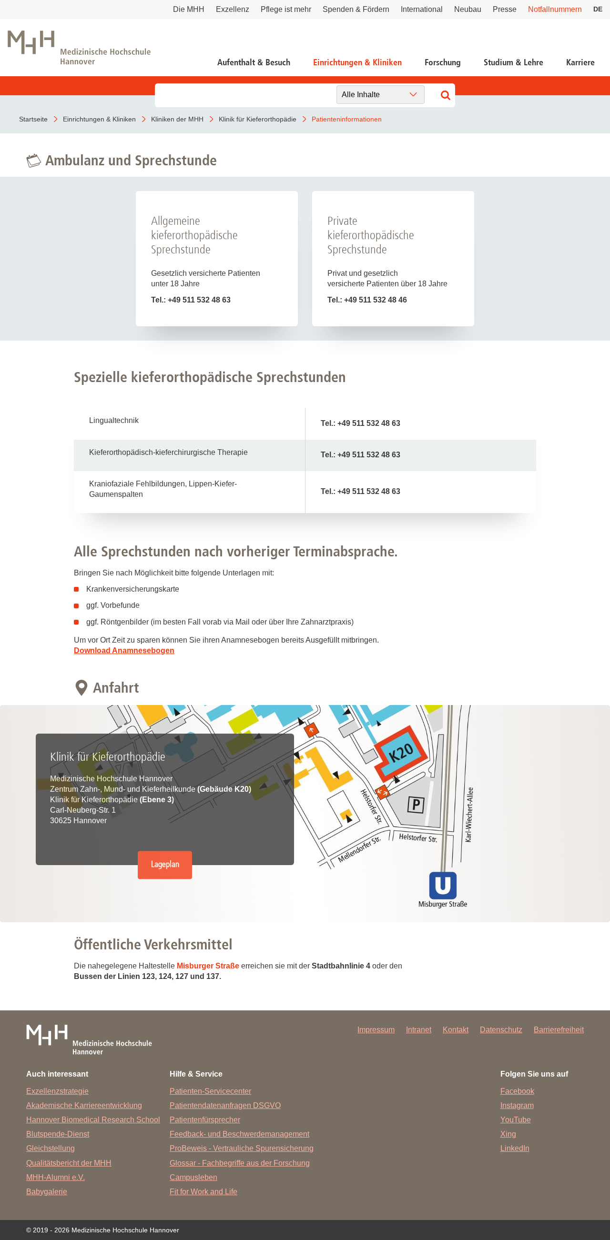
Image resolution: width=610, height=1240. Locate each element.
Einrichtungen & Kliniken (357, 62)
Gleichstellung (50, 1148)
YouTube (515, 1120)
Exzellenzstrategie (57, 1091)
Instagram (517, 1105)
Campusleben (193, 1177)
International (422, 9)
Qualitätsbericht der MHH (69, 1163)
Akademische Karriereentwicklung (84, 1105)
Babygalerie (46, 1192)
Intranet (418, 1030)
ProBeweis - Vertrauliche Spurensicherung (242, 1148)
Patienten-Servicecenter (210, 1091)
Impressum (376, 1030)
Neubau (467, 9)
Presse (505, 9)
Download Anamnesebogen (124, 650)
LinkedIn (514, 1148)
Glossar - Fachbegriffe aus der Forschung (240, 1163)
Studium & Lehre (513, 62)
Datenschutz (501, 1030)
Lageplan (165, 864)
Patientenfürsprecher (205, 1120)
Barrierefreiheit (559, 1030)
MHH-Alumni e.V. (55, 1177)
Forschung (443, 62)
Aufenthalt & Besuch (253, 62)
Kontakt (455, 1030)
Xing (508, 1134)
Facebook (517, 1091)
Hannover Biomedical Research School (93, 1120)
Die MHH (188, 9)
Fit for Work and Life (203, 1192)
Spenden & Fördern (356, 9)
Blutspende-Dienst (57, 1134)
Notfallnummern (555, 9)
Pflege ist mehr (286, 9)
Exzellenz (232, 9)
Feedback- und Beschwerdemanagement (239, 1134)
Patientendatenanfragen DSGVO (225, 1105)
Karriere (580, 62)
